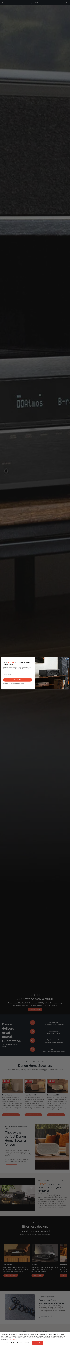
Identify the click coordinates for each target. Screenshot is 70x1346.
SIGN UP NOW (17, 679)
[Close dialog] (67, 658)
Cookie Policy (13, 1339)
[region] (35, 1339)
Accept (38, 1342)
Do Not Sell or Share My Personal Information (18, 1342)
